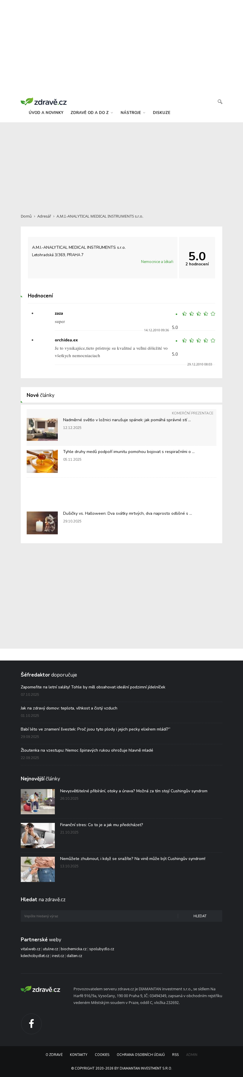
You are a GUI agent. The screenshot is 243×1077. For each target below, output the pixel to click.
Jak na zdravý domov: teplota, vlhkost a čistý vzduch (69, 708)
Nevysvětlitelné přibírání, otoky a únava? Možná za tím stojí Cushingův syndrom (133, 791)
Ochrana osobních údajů (141, 1055)
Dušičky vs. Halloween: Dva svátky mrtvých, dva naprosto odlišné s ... (127, 513)
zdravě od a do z (90, 112)
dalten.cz (74, 956)
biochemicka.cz (74, 949)
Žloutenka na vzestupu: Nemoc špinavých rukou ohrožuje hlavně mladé (87, 750)
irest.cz (58, 956)
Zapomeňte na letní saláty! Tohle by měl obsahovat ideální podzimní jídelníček (93, 687)
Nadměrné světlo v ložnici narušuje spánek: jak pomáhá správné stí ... (127, 420)
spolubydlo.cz (101, 949)
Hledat (200, 916)
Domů (26, 216)
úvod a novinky (46, 112)
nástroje (131, 112)
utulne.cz (50, 949)
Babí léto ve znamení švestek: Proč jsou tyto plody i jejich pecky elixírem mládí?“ (95, 729)
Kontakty (78, 1055)
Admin (191, 1055)
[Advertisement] (121, 164)
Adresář (44, 216)
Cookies (102, 1055)
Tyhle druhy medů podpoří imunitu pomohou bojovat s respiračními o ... (129, 451)
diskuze (161, 112)
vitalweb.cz (30, 949)
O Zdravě (54, 1055)
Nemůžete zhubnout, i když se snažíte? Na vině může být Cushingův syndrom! (132, 858)
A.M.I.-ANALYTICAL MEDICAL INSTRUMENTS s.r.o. (100, 216)
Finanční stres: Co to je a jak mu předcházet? (101, 825)
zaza (59, 313)
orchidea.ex (66, 340)
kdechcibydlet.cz (35, 956)
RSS (175, 1055)
